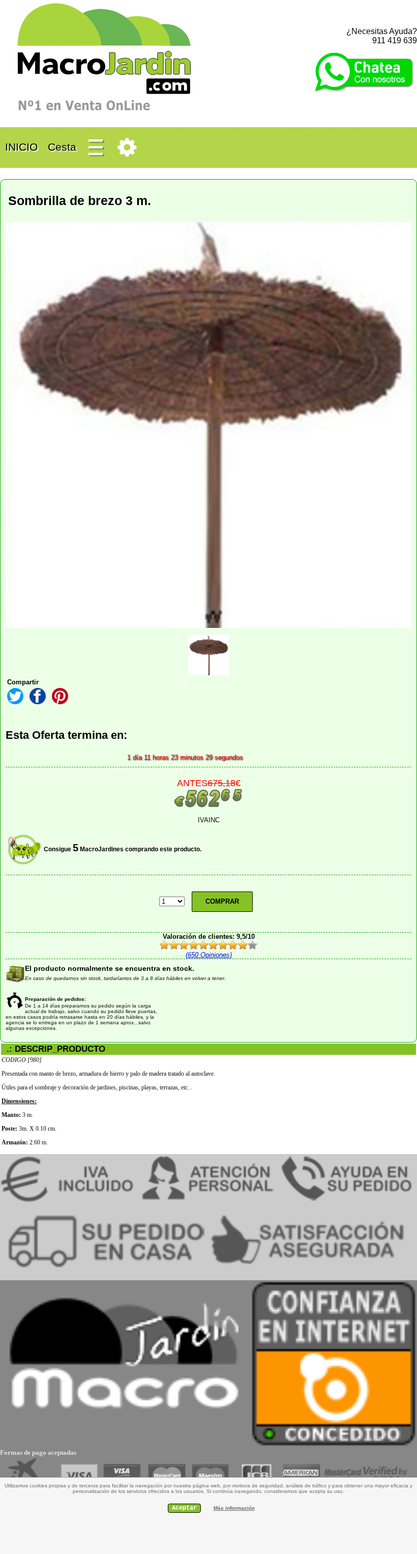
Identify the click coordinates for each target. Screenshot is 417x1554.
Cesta (62, 147)
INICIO (21, 147)
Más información (234, 1508)
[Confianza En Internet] (333, 1445)
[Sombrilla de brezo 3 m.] (208, 655)
